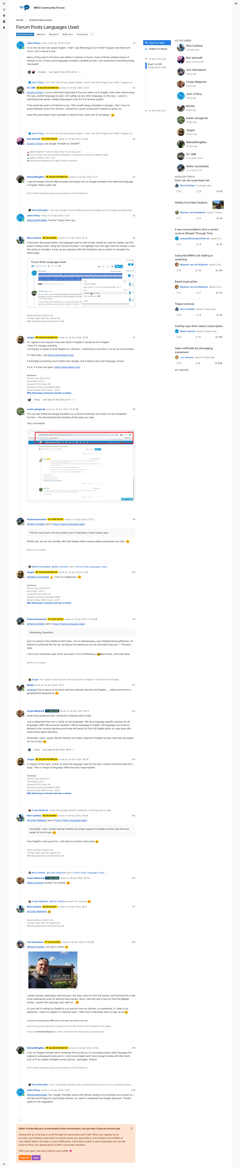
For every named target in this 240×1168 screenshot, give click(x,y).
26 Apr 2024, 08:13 (79, 711)
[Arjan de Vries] (177, 287)
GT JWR (31, 87)
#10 (133, 572)
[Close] (131, 1128)
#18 (133, 942)
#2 (134, 87)
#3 (134, 139)
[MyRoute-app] (4, 27)
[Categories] (4, 3)
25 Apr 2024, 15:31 (60, 215)
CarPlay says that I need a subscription (199, 326)
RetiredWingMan (36, 177)
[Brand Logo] (24, 8)
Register (24, 1157)
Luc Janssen (187, 357)
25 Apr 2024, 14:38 (78, 139)
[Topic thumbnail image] (218, 205)
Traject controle (184, 303)
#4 (134, 177)
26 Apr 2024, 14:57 (60, 1090)
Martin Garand (188, 331)
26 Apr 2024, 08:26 (78, 759)
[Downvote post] (133, 72)
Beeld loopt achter (186, 281)
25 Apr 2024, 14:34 (79, 87)
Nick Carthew (34, 238)
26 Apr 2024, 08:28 (78, 815)
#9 (134, 519)
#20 (133, 1090)
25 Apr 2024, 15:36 (78, 337)
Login (36, 1157)
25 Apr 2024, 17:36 (78, 572)
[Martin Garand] (177, 331)
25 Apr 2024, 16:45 (65, 409)
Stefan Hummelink (37, 519)
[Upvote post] (121, 72)
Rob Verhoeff (33, 139)
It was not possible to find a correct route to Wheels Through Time (196, 231)
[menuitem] (236, 3)
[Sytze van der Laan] (177, 265)
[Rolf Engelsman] (177, 185)
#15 (133, 815)
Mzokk (30, 685)
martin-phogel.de (36, 409)
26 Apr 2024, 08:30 (80, 878)
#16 (133, 878)
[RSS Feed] (92, 34)
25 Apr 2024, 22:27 (54, 685)
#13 (133, 711)
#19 (133, 1048)
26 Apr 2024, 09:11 (77, 906)
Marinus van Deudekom (193, 212)
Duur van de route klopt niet (192, 180)
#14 (133, 759)
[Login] (236, 3)
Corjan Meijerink (35, 711)
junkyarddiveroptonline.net (194, 238)
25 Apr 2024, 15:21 (88, 177)
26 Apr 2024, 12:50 (81, 942)
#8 (134, 409)
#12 (133, 685)
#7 (134, 337)
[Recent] (4, 9)
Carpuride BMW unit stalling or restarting (194, 257)
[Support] (4, 21)
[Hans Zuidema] (177, 357)
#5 (134, 215)
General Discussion (25, 34)
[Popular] (4, 15)
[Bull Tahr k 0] (177, 212)
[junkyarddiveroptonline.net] (177, 238)
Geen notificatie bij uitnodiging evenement (194, 350)
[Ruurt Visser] (177, 309)
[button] (4, 1164)
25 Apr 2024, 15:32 (77, 238)
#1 (134, 43)
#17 (133, 906)
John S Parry (33, 43)
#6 (134, 238)
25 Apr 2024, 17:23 (84, 519)
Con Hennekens (35, 942)
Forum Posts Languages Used (69, 524)
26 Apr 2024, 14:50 (88, 1048)
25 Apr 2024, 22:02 (84, 619)
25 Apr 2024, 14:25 (60, 43)
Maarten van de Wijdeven (194, 264)
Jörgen (30, 337)
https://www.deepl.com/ (61, 355)
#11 (133, 619)
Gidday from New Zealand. (191, 202)
